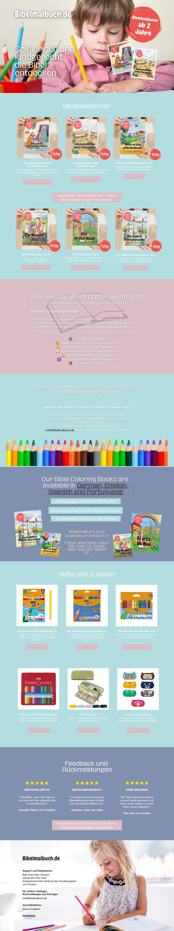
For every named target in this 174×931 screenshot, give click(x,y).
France (70, 542)
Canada (99, 545)
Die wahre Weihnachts (37, 163)
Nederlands (87, 542)
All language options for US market (86, 501)
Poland (103, 542)
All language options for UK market (86, 518)
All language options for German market (85, 510)
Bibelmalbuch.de (43, 14)
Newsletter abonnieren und (81, 195)
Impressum (29, 915)
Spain (81, 545)
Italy (72, 545)
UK (87, 552)
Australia (85, 549)
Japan (72, 549)
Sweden (100, 549)
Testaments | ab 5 (86, 166)
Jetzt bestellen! (37, 181)
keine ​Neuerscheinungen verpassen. (88, 197)
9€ (59, 154)
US (89, 545)
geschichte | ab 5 (37, 166)
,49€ (106, 154)
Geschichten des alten (86, 163)
